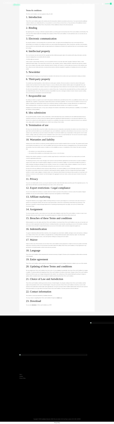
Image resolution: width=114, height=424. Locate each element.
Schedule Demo (96, 3)
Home (68, 3)
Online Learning (87, 3)
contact (58, 297)
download (34, 305)
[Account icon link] (102, 4)
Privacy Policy (22, 378)
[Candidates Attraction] (12, 3)
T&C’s (20, 374)
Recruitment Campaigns (76, 3)
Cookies (21, 376)
